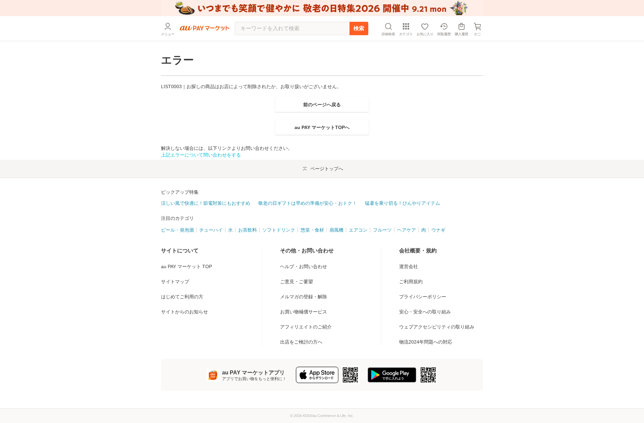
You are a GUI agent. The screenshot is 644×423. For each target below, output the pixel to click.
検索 (359, 28)
